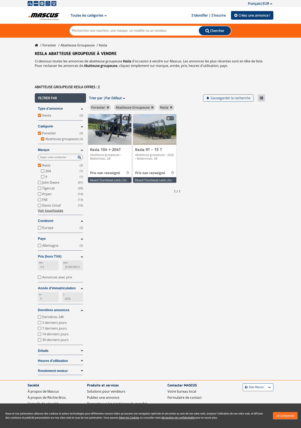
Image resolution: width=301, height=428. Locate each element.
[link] (109, 129)
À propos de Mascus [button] (43, 391)
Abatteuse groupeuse (78, 45)
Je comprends (285, 415)
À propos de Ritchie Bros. (47, 397)
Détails (43, 351)
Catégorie (45, 126)
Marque (44, 150)
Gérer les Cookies (129, 417)
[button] (60, 98)
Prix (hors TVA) (49, 256)
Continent (45, 221)
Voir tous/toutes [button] (50, 210)
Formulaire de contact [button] (184, 397)
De (40, 294)
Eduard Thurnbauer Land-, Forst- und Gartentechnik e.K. (124, 180)
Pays (42, 238)
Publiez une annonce (103, 397)
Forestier (49, 45)
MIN (41, 263)
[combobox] (245, 387)
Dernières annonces (53, 310)
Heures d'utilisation (53, 361)
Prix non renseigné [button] (105, 173)
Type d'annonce (50, 108)
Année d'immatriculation (57, 288)
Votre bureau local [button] (181, 391)
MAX (65, 263)
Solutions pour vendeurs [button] (106, 391)
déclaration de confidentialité (178, 417)
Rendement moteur (53, 371)
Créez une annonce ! (254, 15)
